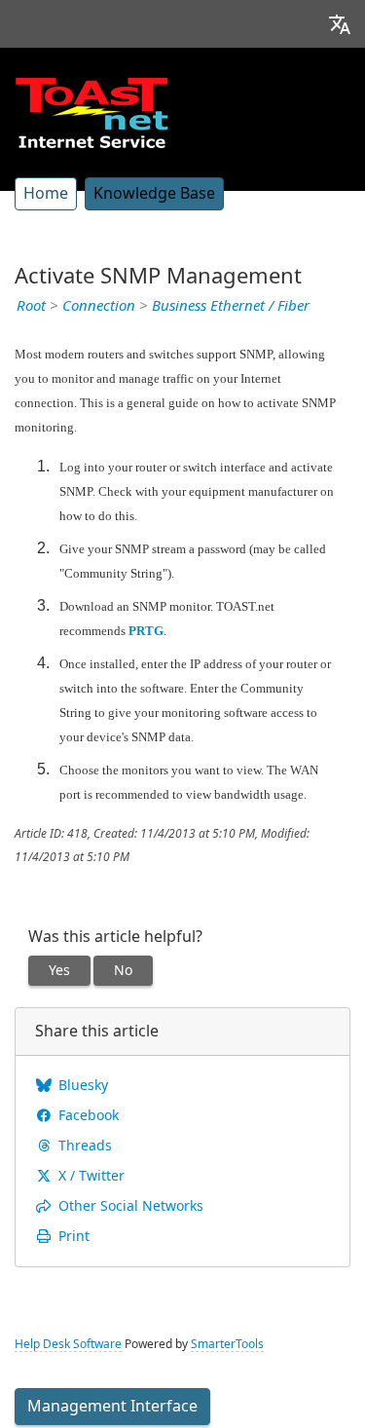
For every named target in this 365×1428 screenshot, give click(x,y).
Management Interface (112, 1406)
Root (31, 306)
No (123, 970)
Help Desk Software (68, 1344)
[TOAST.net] (91, 112)
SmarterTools (227, 1344)
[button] (339, 24)
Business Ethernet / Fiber (231, 306)
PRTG (146, 630)
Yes (59, 970)
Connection (98, 306)
